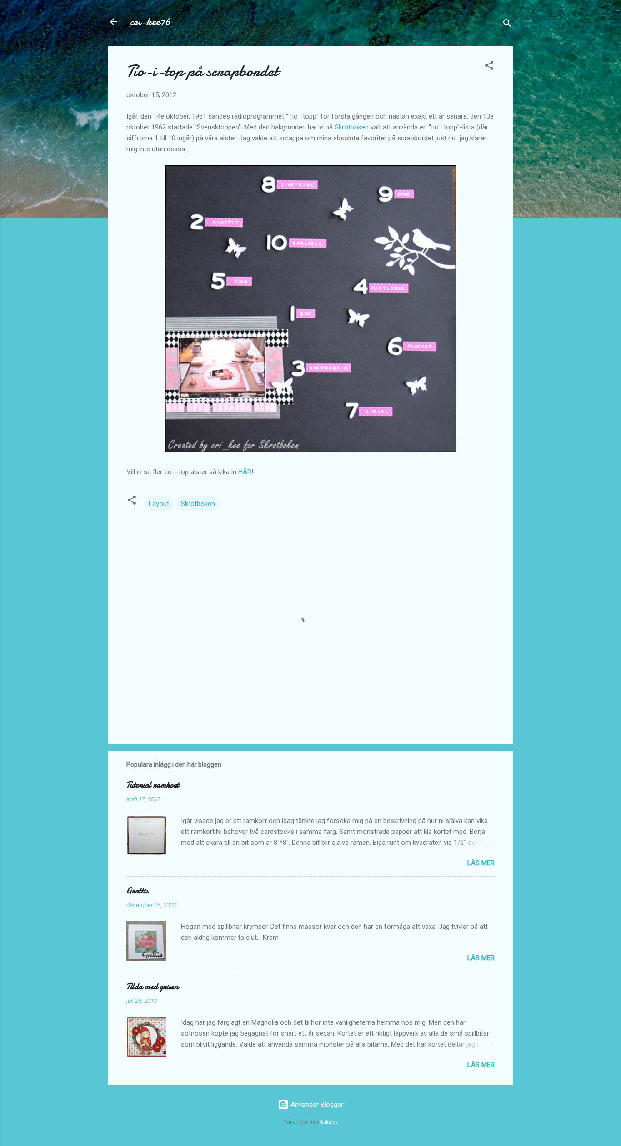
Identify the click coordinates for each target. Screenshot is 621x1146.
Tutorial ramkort (152, 785)
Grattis (137, 891)
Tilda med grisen (152, 986)
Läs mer (481, 863)
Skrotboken (352, 127)
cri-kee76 (150, 21)
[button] (489, 67)
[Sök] (507, 25)
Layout (159, 504)
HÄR (244, 472)
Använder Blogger (316, 1105)
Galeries (329, 1122)
